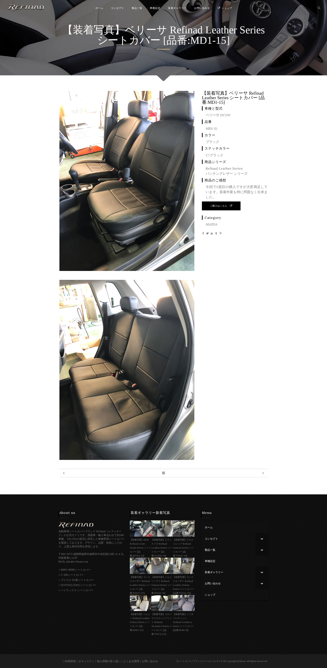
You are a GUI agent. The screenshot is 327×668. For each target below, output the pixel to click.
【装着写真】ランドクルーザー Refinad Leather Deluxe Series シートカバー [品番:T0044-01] (183, 585)
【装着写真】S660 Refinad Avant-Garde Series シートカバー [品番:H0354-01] (140, 547)
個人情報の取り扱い (109, 661)
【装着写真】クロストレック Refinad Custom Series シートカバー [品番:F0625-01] (183, 547)
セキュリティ (86, 661)
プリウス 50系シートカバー (77, 580)
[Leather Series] (126, 270)
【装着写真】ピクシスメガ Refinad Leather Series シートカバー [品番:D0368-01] (161, 547)
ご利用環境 (69, 661)
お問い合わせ (150, 661)
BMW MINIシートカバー (76, 569)
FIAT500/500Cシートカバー (78, 585)
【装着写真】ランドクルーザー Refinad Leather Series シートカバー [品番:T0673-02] (140, 585)
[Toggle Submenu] (262, 538)
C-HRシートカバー (72, 575)
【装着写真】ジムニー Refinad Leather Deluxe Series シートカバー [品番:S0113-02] (140, 622)
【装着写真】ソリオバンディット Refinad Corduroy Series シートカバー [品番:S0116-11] (183, 622)
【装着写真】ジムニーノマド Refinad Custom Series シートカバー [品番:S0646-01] (161, 585)
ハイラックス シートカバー (77, 590)
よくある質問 (131, 661)
